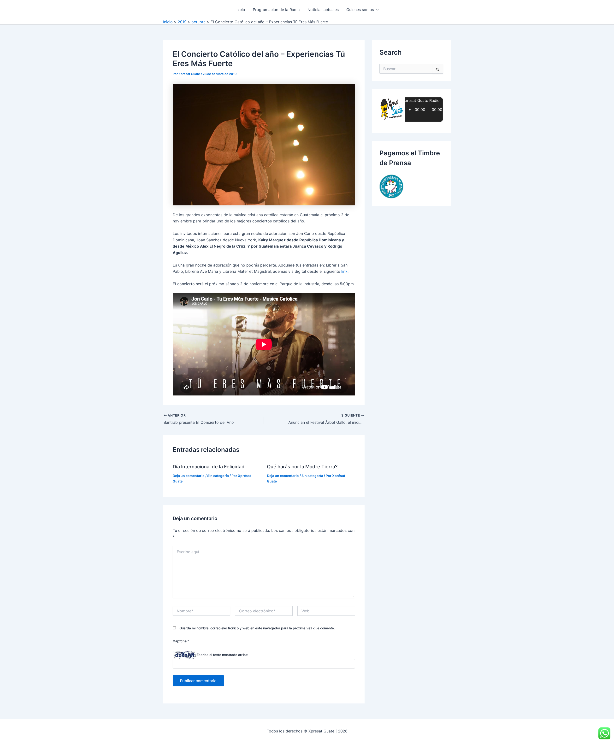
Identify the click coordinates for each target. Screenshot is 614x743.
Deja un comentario (189, 476)
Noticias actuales (323, 9)
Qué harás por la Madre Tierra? (302, 467)
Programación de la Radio (276, 9)
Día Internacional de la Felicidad (209, 467)
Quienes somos (360, 9)
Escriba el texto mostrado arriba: (222, 655)
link (344, 271)
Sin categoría (218, 476)
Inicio (240, 9)
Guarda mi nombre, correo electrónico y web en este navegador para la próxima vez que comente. (257, 628)
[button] (376, 9)
